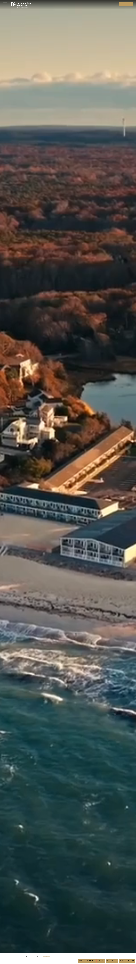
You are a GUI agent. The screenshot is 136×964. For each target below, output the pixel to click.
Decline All (111, 961)
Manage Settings (87, 961)
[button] (5, 4)
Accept (100, 961)
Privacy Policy (46, 956)
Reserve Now (126, 3)
